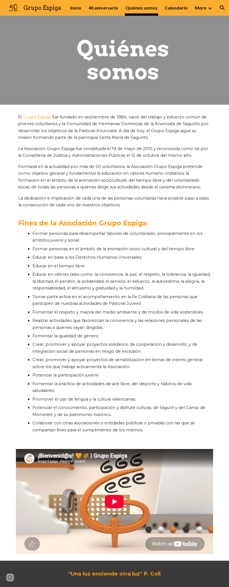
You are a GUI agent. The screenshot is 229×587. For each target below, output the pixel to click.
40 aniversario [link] (103, 7)
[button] (222, 8)
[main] (123, 60)
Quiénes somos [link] (141, 7)
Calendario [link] (176, 7)
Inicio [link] (75, 7)
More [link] (200, 7)
